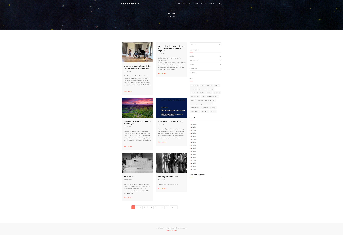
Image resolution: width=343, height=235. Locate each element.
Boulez (209, 85)
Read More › (128, 91)
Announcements (194, 60)
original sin (204, 107)
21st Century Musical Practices (210, 96)
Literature (217, 92)
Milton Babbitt (195, 107)
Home (169, 16)
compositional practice (205, 104)
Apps (196, 3)
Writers (211, 89)
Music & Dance (195, 96)
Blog (190, 3)
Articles (192, 56)
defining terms (194, 68)
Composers (194, 85)
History (213, 111)
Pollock (209, 92)
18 (172, 207)
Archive (192, 64)
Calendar (203, 3)
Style (203, 85)
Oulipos (212, 107)
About (178, 3)
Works (185, 3)
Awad (202, 92)
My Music (194, 104)
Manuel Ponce (195, 111)
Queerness (205, 111)
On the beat (193, 72)
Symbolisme (202, 89)
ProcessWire (169, 230)
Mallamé (193, 89)
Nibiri (175, 230)
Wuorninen (194, 92)
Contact (211, 3)
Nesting (193, 100)
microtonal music (210, 100)
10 (166, 207)
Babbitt (217, 85)
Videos (200, 100)
